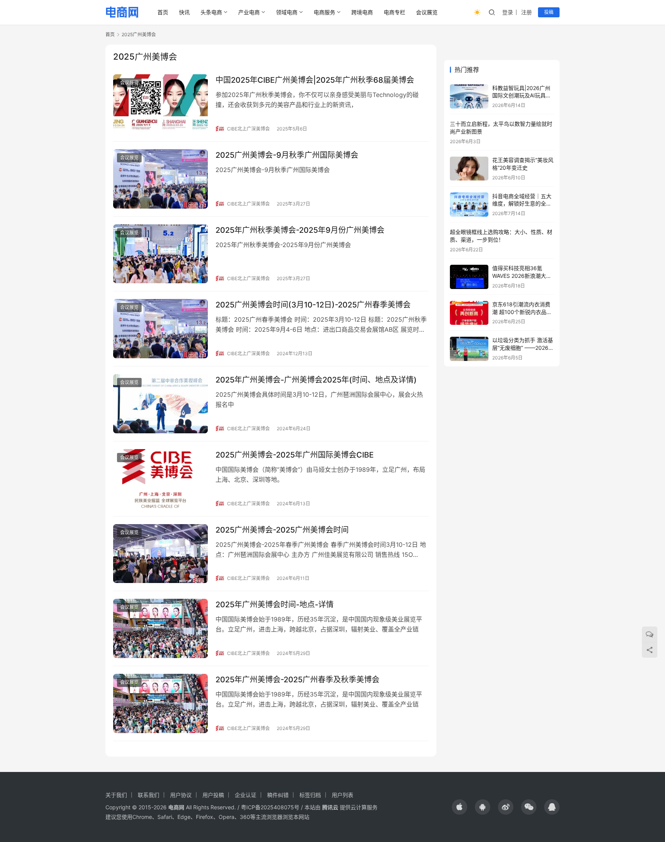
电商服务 (324, 12)
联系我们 (148, 795)
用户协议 (181, 795)
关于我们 (116, 795)
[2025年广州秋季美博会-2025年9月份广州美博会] (160, 254)
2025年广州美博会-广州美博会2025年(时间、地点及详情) (316, 379)
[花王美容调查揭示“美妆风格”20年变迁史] (469, 169)
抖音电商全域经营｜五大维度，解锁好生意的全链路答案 (521, 203)
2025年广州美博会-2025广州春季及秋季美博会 (297, 679)
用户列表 (342, 795)
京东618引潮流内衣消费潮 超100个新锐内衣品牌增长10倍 (522, 312)
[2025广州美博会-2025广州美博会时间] (160, 553)
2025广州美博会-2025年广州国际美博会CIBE (295, 454)
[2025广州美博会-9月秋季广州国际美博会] (160, 179)
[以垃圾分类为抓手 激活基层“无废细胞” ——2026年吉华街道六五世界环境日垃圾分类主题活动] (469, 349)
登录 (507, 12)
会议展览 (427, 12)
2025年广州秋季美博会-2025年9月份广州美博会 (300, 230)
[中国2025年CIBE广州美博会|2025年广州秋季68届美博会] (160, 104)
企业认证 (245, 795)
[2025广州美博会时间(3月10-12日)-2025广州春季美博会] (160, 328)
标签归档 (310, 795)
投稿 (548, 12)
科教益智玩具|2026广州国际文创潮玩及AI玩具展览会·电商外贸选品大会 (521, 95)
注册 (526, 12)
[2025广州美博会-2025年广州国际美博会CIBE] (160, 478)
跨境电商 (362, 12)
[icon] (459, 807)
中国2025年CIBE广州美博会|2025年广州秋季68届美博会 (315, 80)
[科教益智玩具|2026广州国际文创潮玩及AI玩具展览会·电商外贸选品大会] (469, 96)
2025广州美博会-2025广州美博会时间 (282, 530)
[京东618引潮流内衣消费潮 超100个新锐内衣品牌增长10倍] (469, 313)
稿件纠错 (278, 795)
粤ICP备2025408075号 (270, 807)
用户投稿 (213, 795)
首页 (162, 12)
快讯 (184, 12)
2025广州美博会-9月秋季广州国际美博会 (287, 155)
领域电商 (286, 12)
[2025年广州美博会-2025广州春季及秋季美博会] (160, 703)
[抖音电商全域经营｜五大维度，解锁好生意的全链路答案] (469, 204)
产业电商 (249, 12)
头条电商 (211, 12)
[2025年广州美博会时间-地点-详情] (160, 628)
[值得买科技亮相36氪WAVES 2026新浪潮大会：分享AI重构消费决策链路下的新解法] (469, 277)
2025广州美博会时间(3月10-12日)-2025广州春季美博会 (313, 304)
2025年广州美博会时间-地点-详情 (275, 604)
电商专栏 (394, 12)
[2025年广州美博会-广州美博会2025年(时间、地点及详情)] (160, 403)
